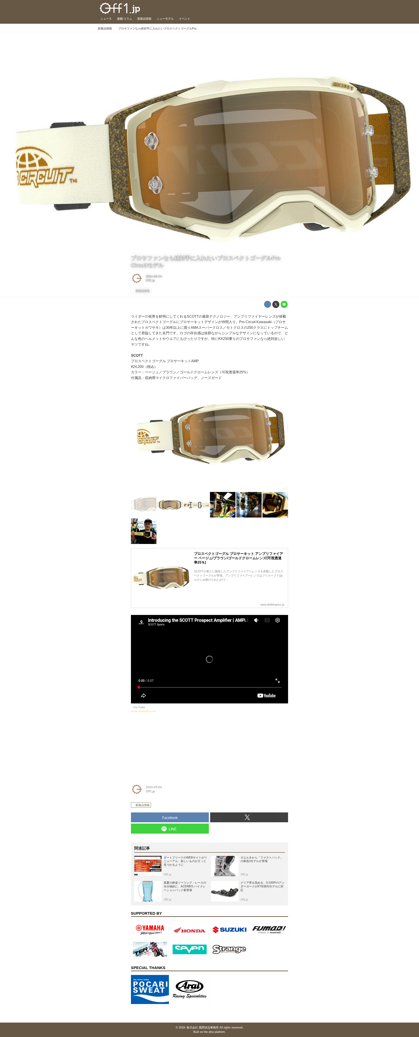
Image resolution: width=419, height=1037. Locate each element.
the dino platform (214, 1032)
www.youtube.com (143, 711)
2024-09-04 (154, 276)
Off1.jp (150, 280)
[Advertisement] (163, 747)
